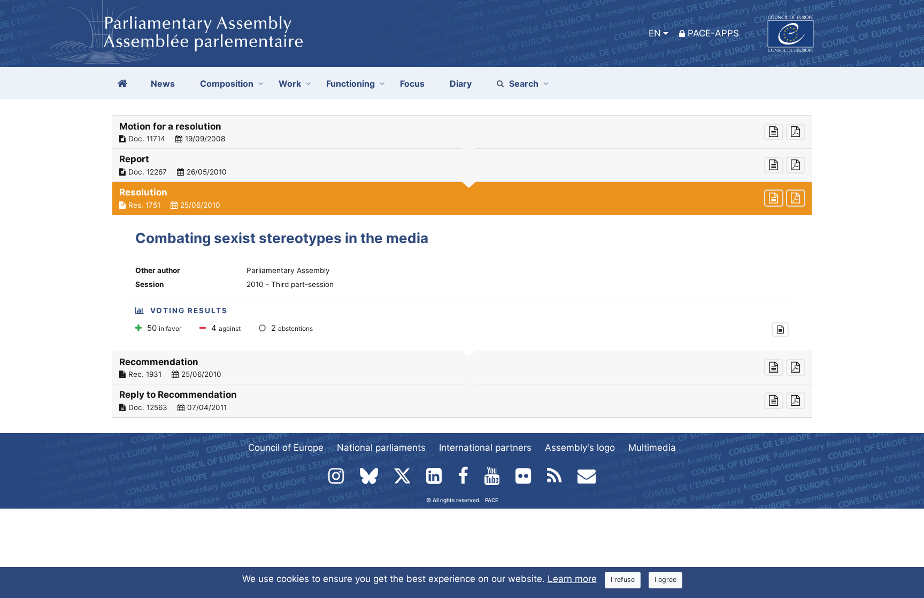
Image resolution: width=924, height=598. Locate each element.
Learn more (572, 578)
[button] (462, 132)
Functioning (350, 83)
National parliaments (381, 447)
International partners (485, 447)
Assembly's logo (580, 447)
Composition (226, 83)
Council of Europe (286, 447)
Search (523, 83)
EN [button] (655, 33)
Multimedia (652, 447)
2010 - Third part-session (290, 284)
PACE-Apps (713, 33)
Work (290, 83)
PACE (491, 500)
